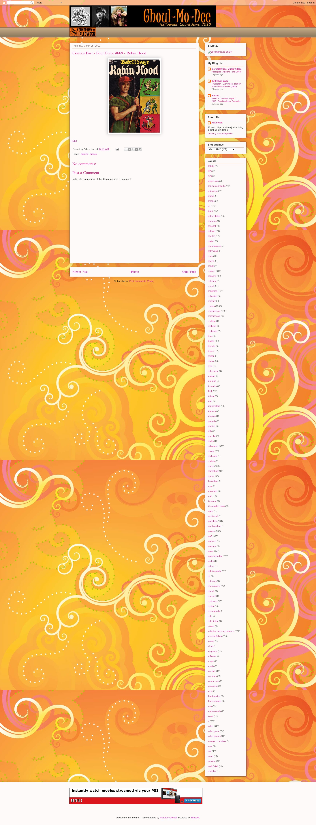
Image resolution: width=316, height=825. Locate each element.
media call (213, 516)
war (209, 751)
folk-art (211, 396)
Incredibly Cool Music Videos (227, 69)
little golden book (216, 506)
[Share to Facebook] (136, 149)
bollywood (213, 251)
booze (211, 261)
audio (210, 211)
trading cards (214, 711)
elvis (210, 366)
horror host (213, 471)
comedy (212, 301)
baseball (212, 226)
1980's (211, 166)
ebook (211, 361)
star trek (212, 671)
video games (214, 736)
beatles (211, 236)
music (211, 551)
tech (210, 691)
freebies (212, 411)
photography (214, 586)
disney (93, 154)
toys (210, 706)
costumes (212, 331)
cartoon (211, 271)
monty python (214, 526)
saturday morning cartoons (221, 631)
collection (212, 296)
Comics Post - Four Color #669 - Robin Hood (109, 53)
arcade (211, 201)
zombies (212, 771)
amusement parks (216, 186)
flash (210, 391)
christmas (212, 291)
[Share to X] (133, 149)
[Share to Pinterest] (140, 149)
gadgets (212, 421)
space (211, 661)
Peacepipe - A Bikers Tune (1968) (226, 72)
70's (210, 176)
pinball (211, 591)
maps (210, 511)
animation (213, 191)
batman (211, 231)
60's (210, 171)
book (210, 256)
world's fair (213, 766)
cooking (212, 321)
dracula (211, 346)
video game (213, 731)
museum (212, 546)
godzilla (212, 436)
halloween (213, 446)
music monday (215, 556)
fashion (211, 376)
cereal (211, 286)
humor (211, 476)
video (210, 726)
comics (85, 154)
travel (210, 716)
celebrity (212, 281)
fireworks (212, 386)
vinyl (210, 746)
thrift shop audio (220, 81)
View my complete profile (220, 133)
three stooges (214, 701)
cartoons (212, 276)
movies (211, 531)
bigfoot (211, 241)
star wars (212, 676)
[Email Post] (117, 149)
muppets (212, 541)
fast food (212, 381)
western (212, 761)
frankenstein (214, 406)
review (211, 626)
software (212, 656)
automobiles (214, 216)
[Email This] (126, 149)
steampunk (213, 681)
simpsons (212, 651)
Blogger (195, 817)
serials (211, 641)
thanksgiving (214, 696)
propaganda (214, 611)
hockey (211, 461)
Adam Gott (217, 122)
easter (211, 356)
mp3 (210, 536)
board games (214, 246)
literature (212, 501)
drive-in (211, 351)
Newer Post (80, 271)
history (211, 451)
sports (211, 666)
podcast (212, 596)
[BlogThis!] (129, 149)
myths (211, 561)
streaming (213, 686)
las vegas (212, 491)
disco (210, 336)
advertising (213, 181)
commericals (214, 316)
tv (208, 721)
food (210, 401)
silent (210, 646)
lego (210, 496)
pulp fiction (213, 621)
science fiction (215, 636)
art (209, 206)
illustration (213, 481)
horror (211, 466)
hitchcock (212, 456)
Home (135, 271)
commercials (214, 311)
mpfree (215, 95)
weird (210, 756)
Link (74, 141)
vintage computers (217, 741)
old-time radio (214, 571)
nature (211, 566)
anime (211, 196)
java (210, 486)
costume (212, 326)
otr (209, 576)
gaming (211, 426)
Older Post (189, 271)
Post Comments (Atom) (141, 281)
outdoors (212, 581)
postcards (212, 601)
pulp (210, 616)
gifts (210, 431)
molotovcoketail (168, 817)
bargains (212, 221)
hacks (211, 441)
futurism (212, 416)
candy (211, 266)
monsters (212, 521)
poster (211, 606)
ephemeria (213, 371)
